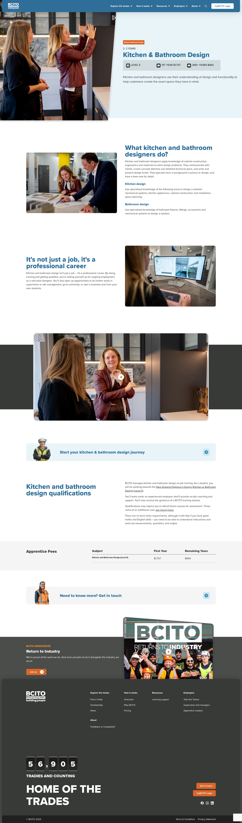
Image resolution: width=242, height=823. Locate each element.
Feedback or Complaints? (102, 726)
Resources (162, 6)
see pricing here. (165, 510)
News (93, 710)
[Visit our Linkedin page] (212, 803)
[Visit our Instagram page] (207, 803)
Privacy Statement (207, 819)
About (195, 6)
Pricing (127, 710)
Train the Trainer (191, 699)
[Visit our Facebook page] (202, 803)
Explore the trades (120, 6)
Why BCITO (129, 705)
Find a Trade (96, 699)
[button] (168, 651)
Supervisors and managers (197, 705)
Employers (179, 6)
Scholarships (96, 705)
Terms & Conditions (185, 819)
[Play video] (121, 377)
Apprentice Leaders (193, 710)
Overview (128, 699)
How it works (143, 6)
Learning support (160, 699)
